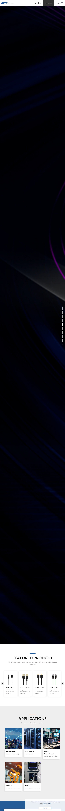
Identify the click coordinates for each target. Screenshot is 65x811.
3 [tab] (62, 316)
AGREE (45, 808)
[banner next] (62, 344)
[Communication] (13, 738)
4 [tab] (62, 320)
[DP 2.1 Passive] (25, 678)
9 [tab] (62, 340)
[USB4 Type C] (10, 678)
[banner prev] (62, 305)
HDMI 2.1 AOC (39, 687)
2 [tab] (62, 312)
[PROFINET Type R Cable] (54, 678)
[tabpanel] (32, 325)
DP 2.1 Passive (24, 687)
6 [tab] (62, 328)
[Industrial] (13, 772)
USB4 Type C (10, 687)
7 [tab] (62, 332)
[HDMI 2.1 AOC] (40, 678)
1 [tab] (62, 308)
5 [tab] (62, 324)
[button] (35, 3)
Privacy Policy (47, 803)
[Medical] (32, 772)
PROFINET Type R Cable (54, 688)
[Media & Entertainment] (51, 738)
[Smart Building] (32, 738)
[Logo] (7, 3)
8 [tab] (62, 336)
